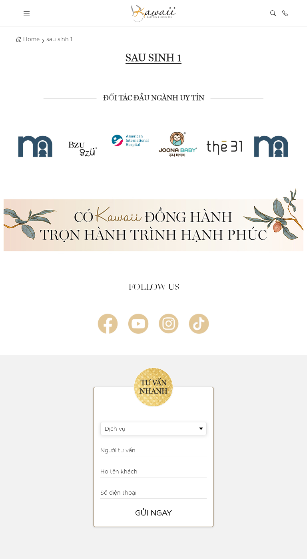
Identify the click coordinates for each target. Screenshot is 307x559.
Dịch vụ (115, 428)
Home (31, 38)
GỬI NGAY (153, 512)
